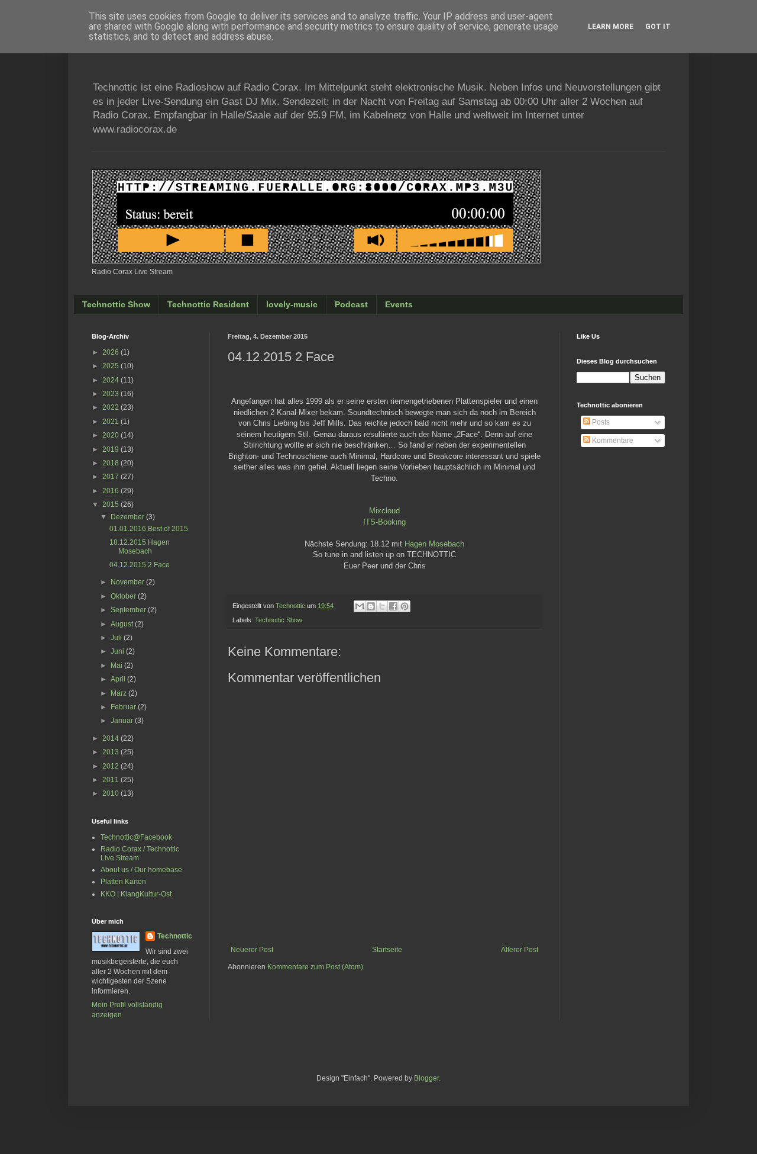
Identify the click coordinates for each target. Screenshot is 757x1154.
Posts (600, 422)
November (128, 582)
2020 (111, 435)
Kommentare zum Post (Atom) (315, 967)
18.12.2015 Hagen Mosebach (139, 546)
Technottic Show (116, 304)
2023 (111, 394)
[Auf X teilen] (382, 606)
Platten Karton (123, 881)
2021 (111, 421)
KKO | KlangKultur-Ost (136, 894)
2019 (111, 449)
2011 (111, 780)
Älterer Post (519, 950)
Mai (117, 665)
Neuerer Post (252, 950)
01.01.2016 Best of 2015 (148, 529)
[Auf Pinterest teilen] (404, 606)
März (119, 693)
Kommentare (611, 440)
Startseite (387, 950)
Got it (658, 26)
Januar (123, 720)
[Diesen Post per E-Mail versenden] (359, 606)
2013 (111, 752)
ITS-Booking (384, 521)
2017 (111, 476)
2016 (111, 491)
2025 (111, 366)
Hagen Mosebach (434, 543)
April (119, 679)
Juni (118, 651)
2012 (111, 766)
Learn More (610, 26)
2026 (111, 352)
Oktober (124, 596)
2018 (111, 463)
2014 (111, 738)
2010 (111, 793)
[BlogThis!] (371, 606)
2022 (111, 407)
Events (399, 304)
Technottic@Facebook (136, 837)
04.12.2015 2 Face (139, 565)
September (129, 610)
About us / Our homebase (141, 870)
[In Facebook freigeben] (393, 606)
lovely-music (292, 304)
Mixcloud (384, 510)
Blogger (426, 1078)
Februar (124, 707)
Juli (117, 638)
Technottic (174, 936)
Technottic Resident (208, 304)
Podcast (351, 304)
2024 (111, 380)
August (123, 624)
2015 (111, 504)
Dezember (128, 517)
